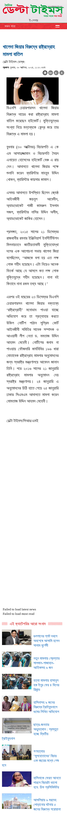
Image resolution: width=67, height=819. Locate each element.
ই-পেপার (33, 20)
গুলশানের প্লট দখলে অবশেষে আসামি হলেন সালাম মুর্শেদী (47, 640)
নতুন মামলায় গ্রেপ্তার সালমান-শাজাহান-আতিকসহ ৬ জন (47, 663)
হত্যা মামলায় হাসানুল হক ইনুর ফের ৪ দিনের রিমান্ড (46, 685)
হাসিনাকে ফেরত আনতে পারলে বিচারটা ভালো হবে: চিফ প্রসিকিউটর (47, 782)
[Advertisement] (33, 498)
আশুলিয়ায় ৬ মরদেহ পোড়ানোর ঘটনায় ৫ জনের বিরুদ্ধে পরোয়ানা (47, 804)
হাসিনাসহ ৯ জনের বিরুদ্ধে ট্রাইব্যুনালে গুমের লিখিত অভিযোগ (46, 707)
